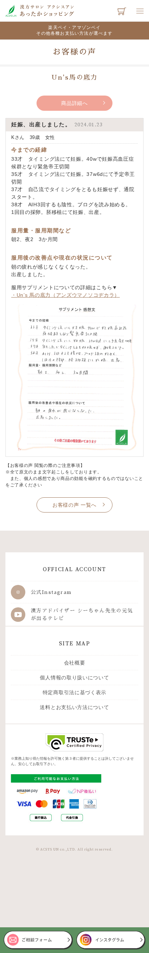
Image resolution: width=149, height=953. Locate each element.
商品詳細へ (74, 103)
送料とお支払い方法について (74, 707)
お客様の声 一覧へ (74, 505)
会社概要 (74, 663)
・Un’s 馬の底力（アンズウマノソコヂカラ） (65, 295)
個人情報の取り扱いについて (74, 677)
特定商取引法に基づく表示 (74, 692)
